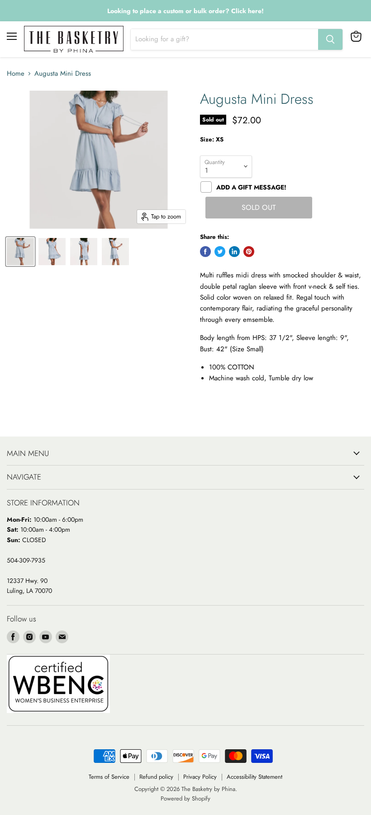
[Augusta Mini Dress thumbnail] (20, 251)
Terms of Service (109, 776)
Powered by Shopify (185, 798)
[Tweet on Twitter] (219, 251)
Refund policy (156, 776)
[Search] (330, 39)
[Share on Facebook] (205, 251)
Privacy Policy (200, 776)
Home (15, 74)
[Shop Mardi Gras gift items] (185, 11)
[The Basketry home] (74, 39)
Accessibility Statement (254, 776)
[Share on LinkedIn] (234, 251)
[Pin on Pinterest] (248, 251)
